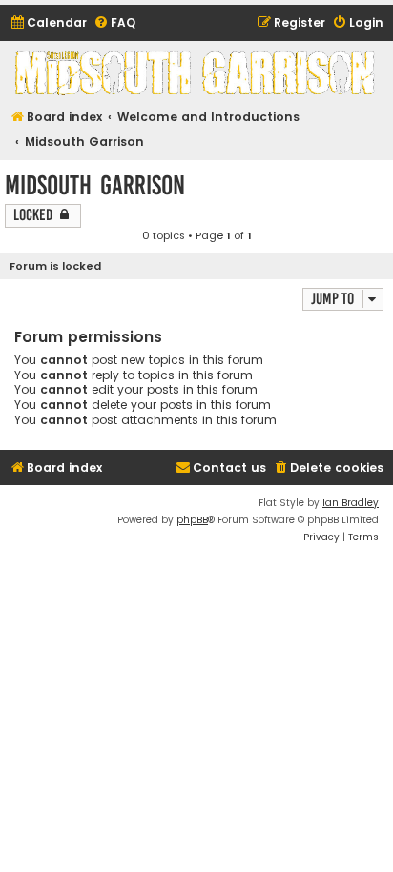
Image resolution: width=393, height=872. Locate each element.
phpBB (192, 520)
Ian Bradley (350, 503)
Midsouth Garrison (95, 185)
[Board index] (196, 72)
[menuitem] (48, 23)
